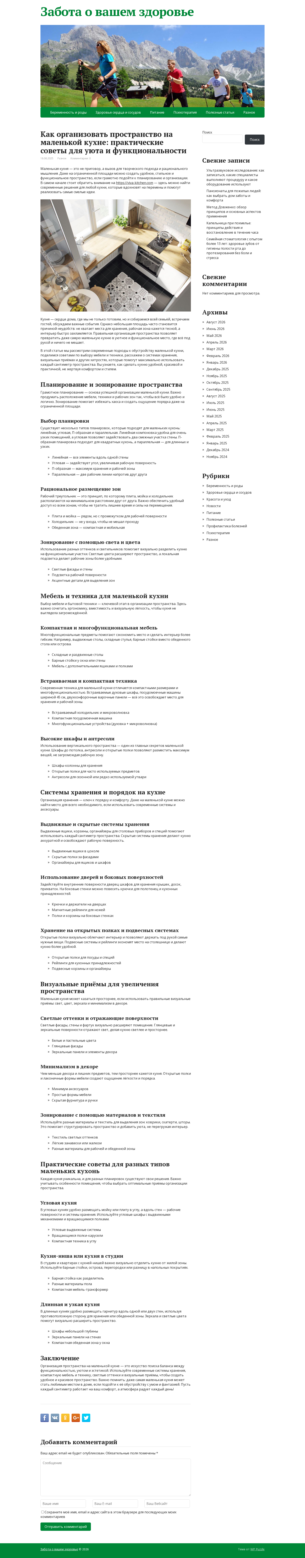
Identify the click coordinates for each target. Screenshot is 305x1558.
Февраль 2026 (217, 355)
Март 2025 (215, 429)
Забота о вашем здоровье (117, 11)
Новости (213, 506)
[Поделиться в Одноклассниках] (65, 1418)
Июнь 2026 (215, 328)
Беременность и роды (68, 112)
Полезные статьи (220, 112)
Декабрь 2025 (217, 369)
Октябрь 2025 (217, 382)
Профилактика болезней (226, 526)
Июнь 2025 (215, 409)
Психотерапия (185, 112)
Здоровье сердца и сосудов (118, 112)
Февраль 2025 (217, 436)
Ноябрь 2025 (216, 376)
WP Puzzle (257, 1549)
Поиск (207, 132)
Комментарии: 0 (81, 158)
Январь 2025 (216, 443)
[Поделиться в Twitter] (86, 1418)
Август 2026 (215, 322)
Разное (249, 112)
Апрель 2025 (216, 423)
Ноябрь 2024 (216, 456)
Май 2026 (214, 335)
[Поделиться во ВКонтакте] (55, 1418)
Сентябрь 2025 (218, 389)
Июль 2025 (215, 402)
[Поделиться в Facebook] (44, 1418)
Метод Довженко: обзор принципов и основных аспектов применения (233, 212)
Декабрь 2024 (217, 450)
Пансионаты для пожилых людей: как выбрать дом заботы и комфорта (233, 195)
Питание (157, 112)
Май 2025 (214, 416)
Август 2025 (215, 396)
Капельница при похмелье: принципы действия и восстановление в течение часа (232, 228)
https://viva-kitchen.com (134, 182)
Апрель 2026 (216, 342)
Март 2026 (215, 349)
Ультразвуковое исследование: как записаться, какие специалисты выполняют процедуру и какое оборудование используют (235, 177)
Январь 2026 (216, 362)
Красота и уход (218, 499)
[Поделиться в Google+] (76, 1418)
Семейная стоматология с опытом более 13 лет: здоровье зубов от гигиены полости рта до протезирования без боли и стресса (234, 248)
